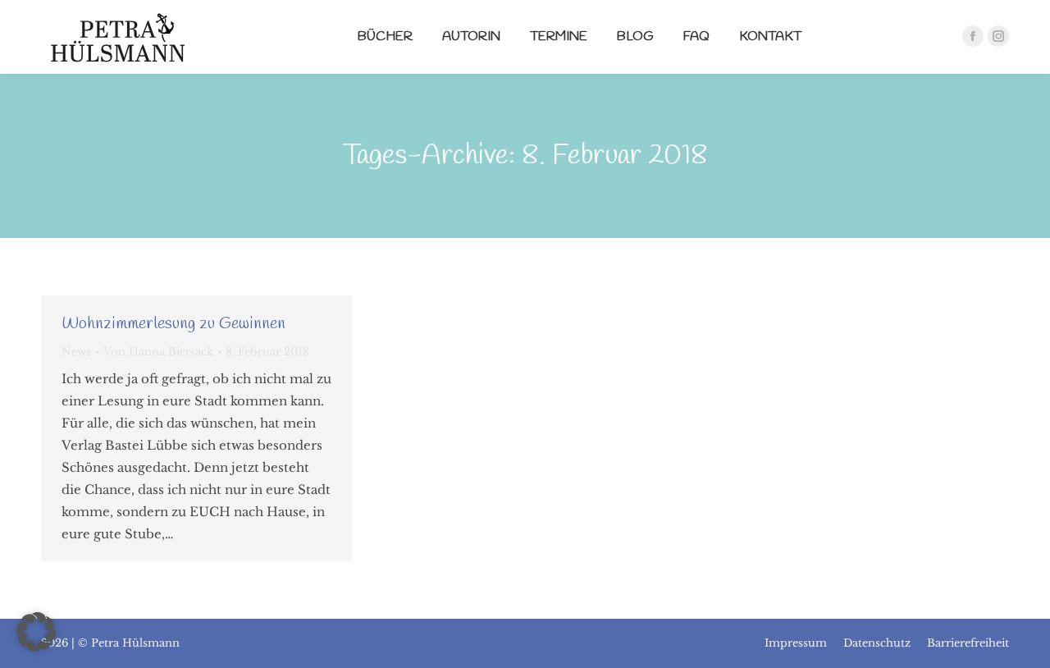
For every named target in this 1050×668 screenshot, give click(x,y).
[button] (36, 632)
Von (158, 352)
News (76, 352)
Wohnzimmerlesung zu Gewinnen (173, 324)
